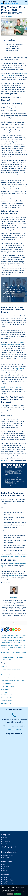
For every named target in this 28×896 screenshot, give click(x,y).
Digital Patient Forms (6, 683)
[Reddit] (16, 629)
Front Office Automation (7, 695)
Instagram (5, 847)
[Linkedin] (14, 623)
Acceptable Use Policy (8, 855)
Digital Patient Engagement (8, 677)
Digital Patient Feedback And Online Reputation (12, 680)
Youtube (15, 847)
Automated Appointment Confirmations (10, 669)
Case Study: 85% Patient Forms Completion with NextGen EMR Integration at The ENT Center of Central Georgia (13, 647)
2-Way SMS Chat (7, 882)
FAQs (4, 868)
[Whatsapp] (13, 629)
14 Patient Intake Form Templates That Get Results (13, 652)
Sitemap (5, 870)
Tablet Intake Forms (6, 703)
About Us (5, 837)
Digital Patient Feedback (9, 884)
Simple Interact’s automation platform (12, 387)
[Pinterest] (10, 629)
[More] (19, 629)
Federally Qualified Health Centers (9, 692)
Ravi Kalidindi (8, 16)
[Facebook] (2, 629)
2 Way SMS (4, 666)
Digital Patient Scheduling (7, 686)
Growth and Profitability (7, 697)
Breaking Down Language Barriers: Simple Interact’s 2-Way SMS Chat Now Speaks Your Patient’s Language (12, 657)
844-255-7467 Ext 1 (14, 730)
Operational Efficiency (6, 700)
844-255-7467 (6, 841)
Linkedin (12, 847)
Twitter (9, 847)
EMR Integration (5, 689)
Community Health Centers (7, 674)
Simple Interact (9, 2)
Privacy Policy (6, 857)
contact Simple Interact (16, 575)
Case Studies (4, 672)
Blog (4, 864)
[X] (5, 629)
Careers (5, 839)
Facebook (2, 847)
